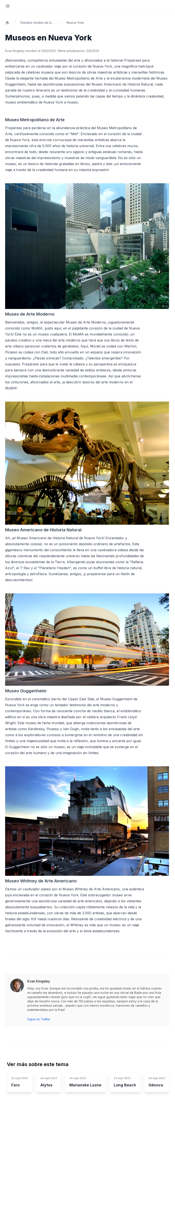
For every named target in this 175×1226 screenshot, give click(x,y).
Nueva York (75, 22)
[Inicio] (7, 23)
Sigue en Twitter (38, 1019)
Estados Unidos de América (37, 22)
